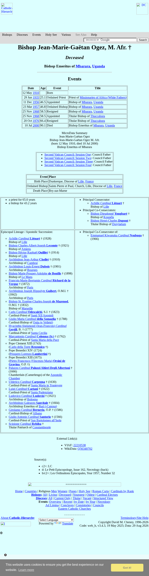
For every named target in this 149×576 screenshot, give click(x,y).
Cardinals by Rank (122, 491)
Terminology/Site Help (134, 517)
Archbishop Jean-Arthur (29, 259)
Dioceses (22, 34)
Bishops (7, 34)
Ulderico (27, 381)
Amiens (26, 249)
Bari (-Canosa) (48, 406)
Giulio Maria (32, 319)
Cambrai (32, 263)
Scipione (25, 423)
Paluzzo (39, 367)
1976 (36, 120)
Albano (37, 413)
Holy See (51, 34)
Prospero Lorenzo (28, 354)
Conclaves (67, 505)
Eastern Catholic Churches (74, 508)
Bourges (32, 270)
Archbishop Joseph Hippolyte (32, 291)
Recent (67, 501)
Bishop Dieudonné (109, 213)
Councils (98, 505)
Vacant (87, 498)
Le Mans (27, 277)
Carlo (25, 312)
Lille (81, 181)
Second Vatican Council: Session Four (67, 165)
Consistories (83, 505)
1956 (36, 102)
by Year (90, 501)
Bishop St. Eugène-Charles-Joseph (38, 301)
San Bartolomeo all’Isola (46, 420)
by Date (79, 501)
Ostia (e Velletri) (43, 322)
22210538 (79, 445)
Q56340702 (85, 448)
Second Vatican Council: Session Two (67, 158)
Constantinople (41, 427)
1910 (36, 92)
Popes (73, 491)
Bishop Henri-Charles (109, 220)
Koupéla (108, 217)
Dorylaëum (119, 224)
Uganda (98, 66)
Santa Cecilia (39, 333)
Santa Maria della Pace (45, 340)
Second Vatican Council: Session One (67, 154)
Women (62, 491)
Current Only (62, 498)
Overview (55, 501)
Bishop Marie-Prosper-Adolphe (35, 273)
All (45, 494)
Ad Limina (52, 505)
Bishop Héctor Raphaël (28, 252)
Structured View (103, 498)
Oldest (90, 494)
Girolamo (26, 409)
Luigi (23, 388)
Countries (31, 491)
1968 (36, 111)
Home (19, 491)
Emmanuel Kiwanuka (116, 235)
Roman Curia (100, 491)
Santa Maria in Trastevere (46, 385)
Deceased (65, 494)
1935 (36, 97)
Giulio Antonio (30, 416)
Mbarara (83, 66)
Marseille (27, 308)
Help (94, 34)
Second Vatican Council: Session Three (68, 161)
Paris (30, 287)
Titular (77, 498)
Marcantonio (31, 336)
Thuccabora (97, 116)
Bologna (32, 399)
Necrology (103, 501)
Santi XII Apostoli (42, 315)
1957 (36, 106)
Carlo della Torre (27, 347)
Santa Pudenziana (42, 392)
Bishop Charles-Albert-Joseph (33, 245)
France (89, 181)
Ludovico (26, 395)
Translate (67, 523)
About (18, 517)
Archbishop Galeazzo (28, 402)
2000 (36, 125)
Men (54, 491)
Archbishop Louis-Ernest (29, 266)
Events (36, 34)
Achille (106, 203)
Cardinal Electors (107, 494)
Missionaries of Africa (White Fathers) (103, 97)
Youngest (78, 494)
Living (53, 494)
